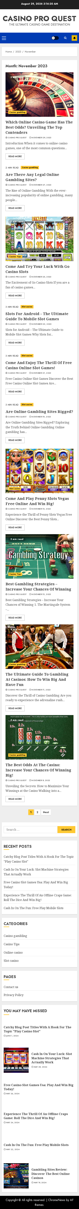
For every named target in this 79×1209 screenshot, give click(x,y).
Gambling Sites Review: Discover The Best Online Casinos (50, 1173)
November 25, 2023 (41, 277)
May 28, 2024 (40, 1067)
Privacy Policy (14, 995)
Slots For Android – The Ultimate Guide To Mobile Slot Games (37, 316)
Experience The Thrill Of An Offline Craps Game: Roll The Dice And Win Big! (36, 1116)
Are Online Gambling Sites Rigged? (39, 411)
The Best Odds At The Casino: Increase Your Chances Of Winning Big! (38, 770)
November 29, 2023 (41, 137)
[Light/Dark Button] (55, 38)
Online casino (13, 952)
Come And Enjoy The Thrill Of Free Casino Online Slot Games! (39, 365)
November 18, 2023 (41, 417)
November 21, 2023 (41, 373)
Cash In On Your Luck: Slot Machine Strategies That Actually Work (51, 1058)
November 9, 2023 (41, 780)
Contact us (11, 987)
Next (46, 812)
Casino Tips (15, 256)
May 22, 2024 (13, 1149)
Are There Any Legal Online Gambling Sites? (32, 177)
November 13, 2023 (41, 594)
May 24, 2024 (12, 1122)
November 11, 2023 (41, 690)
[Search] (65, 38)
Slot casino (27, 306)
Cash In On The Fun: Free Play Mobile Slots (33, 908)
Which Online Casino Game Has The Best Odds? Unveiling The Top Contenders (39, 127)
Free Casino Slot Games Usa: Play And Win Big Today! (38, 1087)
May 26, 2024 (12, 1093)
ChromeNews (56, 1200)
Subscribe (74, 38)
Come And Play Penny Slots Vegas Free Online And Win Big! (37, 501)
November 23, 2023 (41, 324)
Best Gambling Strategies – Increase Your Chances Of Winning (38, 586)
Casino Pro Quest (39, 18)
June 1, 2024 (12, 1036)
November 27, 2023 (41, 185)
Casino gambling (17, 112)
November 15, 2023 (41, 509)
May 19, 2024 (40, 1182)
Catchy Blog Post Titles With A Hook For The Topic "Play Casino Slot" (37, 1029)
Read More (15, 156)
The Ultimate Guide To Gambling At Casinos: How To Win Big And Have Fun (37, 679)
